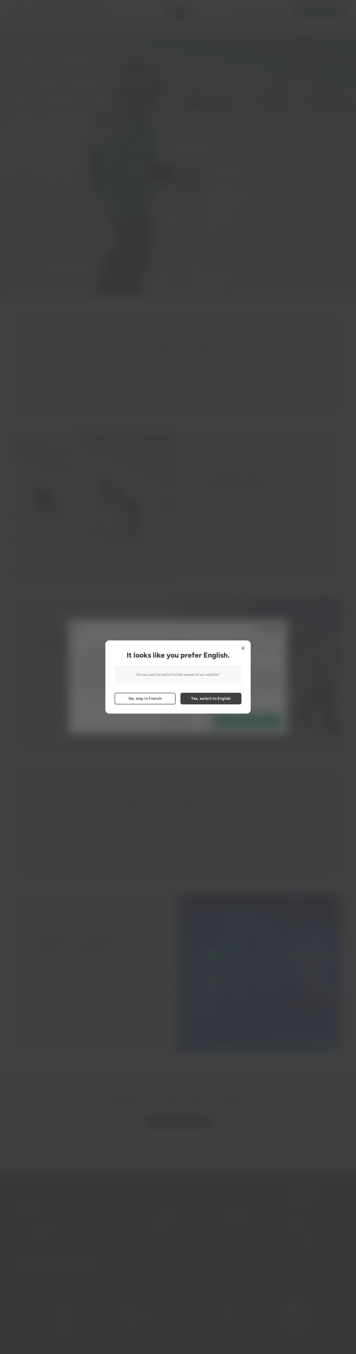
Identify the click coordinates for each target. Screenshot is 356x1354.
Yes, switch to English (211, 698)
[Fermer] (243, 648)
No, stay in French (145, 698)
